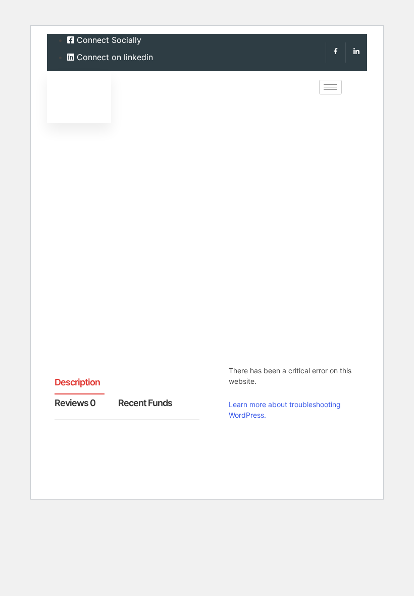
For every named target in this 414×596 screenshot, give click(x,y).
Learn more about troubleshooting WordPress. (285, 409)
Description (77, 382)
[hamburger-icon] (330, 87)
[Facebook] (335, 52)
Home (69, 252)
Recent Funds (145, 403)
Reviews (75, 403)
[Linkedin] (356, 52)
